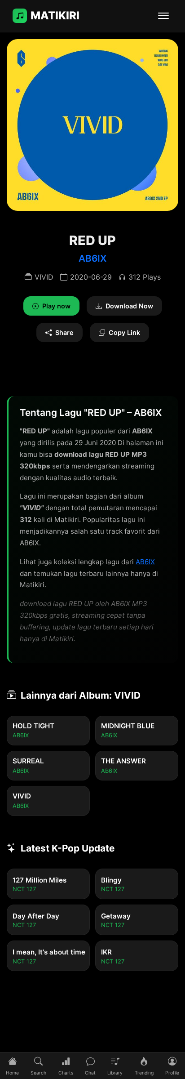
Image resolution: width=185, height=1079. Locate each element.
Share (64, 332)
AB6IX (92, 258)
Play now (56, 306)
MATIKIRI (55, 15)
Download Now (129, 306)
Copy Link (124, 332)
